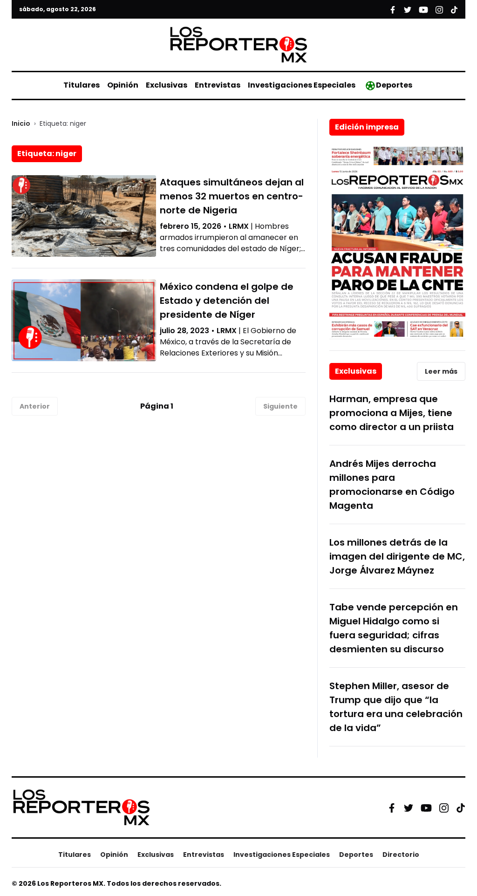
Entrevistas (217, 85)
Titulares (81, 85)
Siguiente (280, 406)
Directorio (400, 854)
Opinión (122, 85)
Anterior (35, 406)
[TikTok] (460, 807)
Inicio (21, 123)
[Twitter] (408, 807)
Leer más (441, 371)
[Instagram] (444, 807)
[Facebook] (391, 807)
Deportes (394, 85)
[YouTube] (426, 808)
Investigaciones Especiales (301, 85)
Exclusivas (166, 85)
